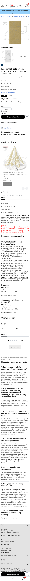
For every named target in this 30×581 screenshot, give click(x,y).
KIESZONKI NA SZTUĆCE (20, 16)
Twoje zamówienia (6, 548)
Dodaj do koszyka (13, 117)
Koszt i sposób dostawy (7, 541)
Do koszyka (7, 184)
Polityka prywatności (7, 531)
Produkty (9, 16)
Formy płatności (5, 540)
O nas (2, 559)
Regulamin (4, 529)
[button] (2, 5)
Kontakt (3, 561)
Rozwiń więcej (22, 56)
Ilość (2, 106)
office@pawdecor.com (8, 295)
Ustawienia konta (6, 550)
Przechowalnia (5, 552)
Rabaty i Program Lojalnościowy (10, 532)
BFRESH (3, 16)
